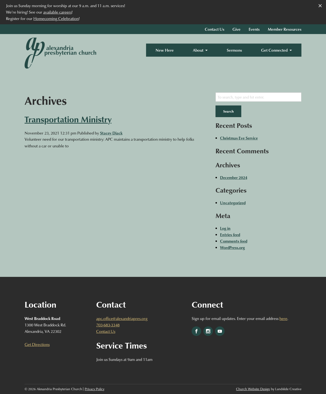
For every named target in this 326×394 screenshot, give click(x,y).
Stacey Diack (111, 133)
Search (228, 111)
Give (236, 29)
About (198, 50)
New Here (165, 50)
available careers (57, 12)
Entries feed (230, 235)
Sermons (234, 50)
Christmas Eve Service (239, 138)
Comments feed (233, 241)
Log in (225, 228)
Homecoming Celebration (56, 18)
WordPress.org (232, 247)
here (283, 318)
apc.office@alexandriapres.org (121, 318)
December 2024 (233, 177)
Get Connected (274, 50)
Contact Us (214, 29)
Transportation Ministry (68, 119)
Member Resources (284, 29)
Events (254, 29)
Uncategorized (233, 203)
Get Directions (37, 344)
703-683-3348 (108, 325)
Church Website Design (253, 389)
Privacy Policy (94, 389)
